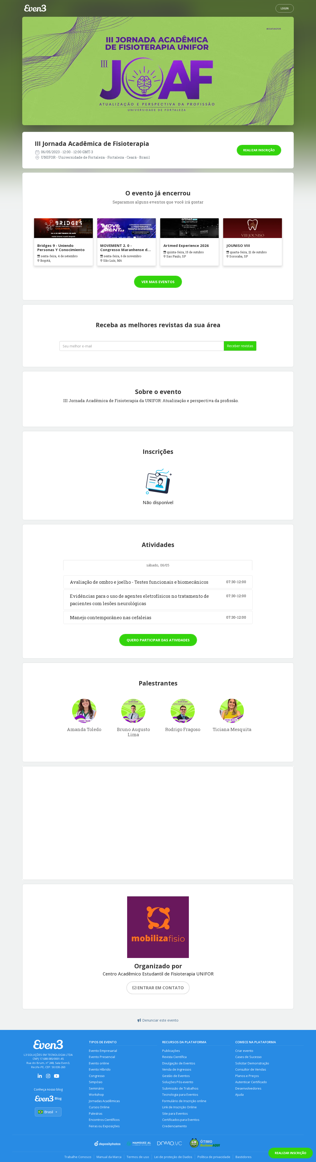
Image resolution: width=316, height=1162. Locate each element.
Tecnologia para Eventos (180, 1095)
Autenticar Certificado (251, 1082)
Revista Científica (174, 1057)
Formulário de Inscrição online (184, 1101)
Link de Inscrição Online (179, 1107)
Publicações (171, 1051)
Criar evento (244, 1051)
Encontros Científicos (104, 1120)
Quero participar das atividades (158, 640)
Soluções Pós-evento (177, 1082)
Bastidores (244, 1157)
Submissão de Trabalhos (180, 1088)
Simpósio (95, 1082)
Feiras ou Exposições (104, 1126)
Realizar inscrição (259, 150)
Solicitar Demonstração (252, 1063)
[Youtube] (56, 1077)
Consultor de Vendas (250, 1069)
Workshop (96, 1095)
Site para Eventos (175, 1113)
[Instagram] (48, 1077)
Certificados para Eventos (180, 1120)
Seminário (96, 1088)
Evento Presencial (102, 1057)
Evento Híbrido (100, 1069)
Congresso (97, 1076)
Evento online (99, 1063)
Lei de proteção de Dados (173, 1157)
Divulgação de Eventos (178, 1063)
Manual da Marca (109, 1157)
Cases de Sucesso (248, 1057)
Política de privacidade (214, 1157)
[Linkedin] (40, 1077)
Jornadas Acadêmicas (104, 1101)
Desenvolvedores (248, 1088)
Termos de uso (138, 1157)
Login (285, 8)
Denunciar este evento (160, 1020)
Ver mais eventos (158, 281)
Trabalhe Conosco (77, 1157)
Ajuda (239, 1095)
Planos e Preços (247, 1076)
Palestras (95, 1113)
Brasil (48, 1112)
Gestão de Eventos (176, 1076)
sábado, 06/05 (157, 565)
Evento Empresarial (103, 1051)
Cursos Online (99, 1107)
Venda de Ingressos (176, 1069)
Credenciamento (174, 1126)
